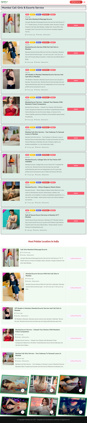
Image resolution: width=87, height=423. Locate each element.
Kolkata (64, 389)
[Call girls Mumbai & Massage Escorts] (11, 23)
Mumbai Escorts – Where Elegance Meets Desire (42, 187)
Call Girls (27, 130)
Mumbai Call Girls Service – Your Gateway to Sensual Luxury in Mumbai (44, 133)
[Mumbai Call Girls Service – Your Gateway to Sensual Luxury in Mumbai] (11, 136)
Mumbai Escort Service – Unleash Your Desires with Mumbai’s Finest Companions (44, 103)
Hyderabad (36, 411)
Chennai (64, 411)
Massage (27, 17)
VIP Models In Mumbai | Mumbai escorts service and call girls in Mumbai (44, 76)
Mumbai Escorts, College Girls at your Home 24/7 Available (43, 161)
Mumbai (40, 34)
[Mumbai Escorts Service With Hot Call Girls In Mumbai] (11, 53)
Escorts (27, 45)
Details (76, 25)
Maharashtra (46, 34)
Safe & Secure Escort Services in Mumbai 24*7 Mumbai (42, 216)
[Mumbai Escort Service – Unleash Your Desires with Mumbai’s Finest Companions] (11, 106)
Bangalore (7, 411)
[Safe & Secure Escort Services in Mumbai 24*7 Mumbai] (11, 219)
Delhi (34, 389)
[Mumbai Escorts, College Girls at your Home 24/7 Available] (11, 163)
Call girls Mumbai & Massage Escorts (38, 19)
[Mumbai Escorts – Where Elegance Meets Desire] (11, 191)
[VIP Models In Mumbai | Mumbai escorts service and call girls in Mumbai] (11, 79)
